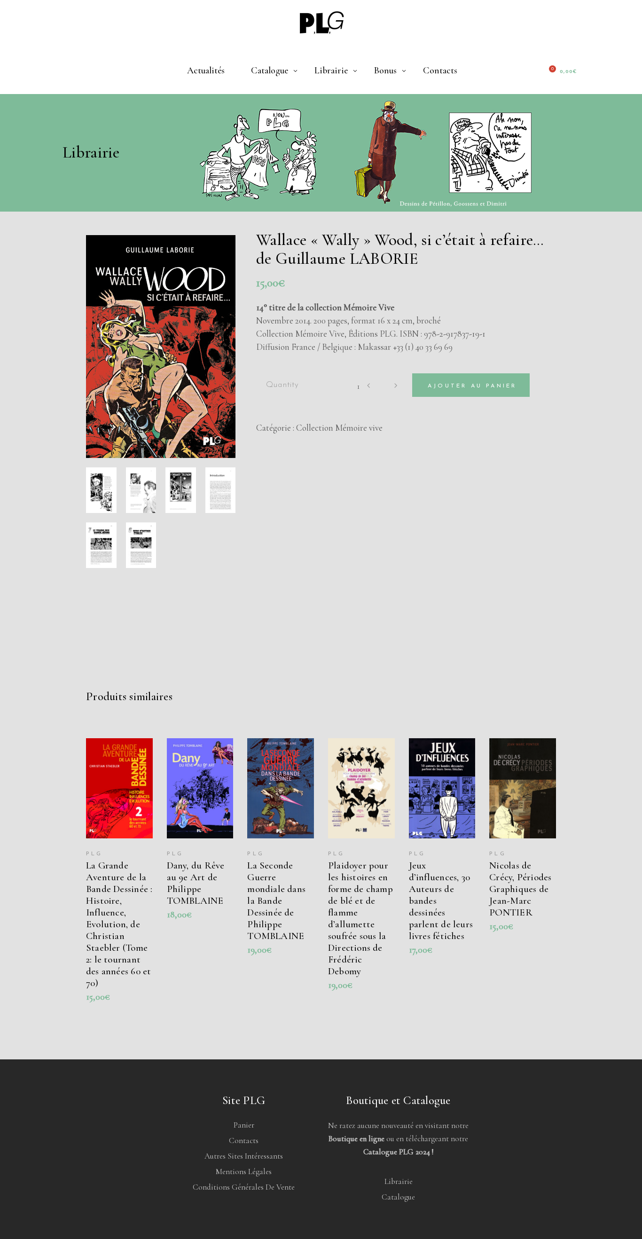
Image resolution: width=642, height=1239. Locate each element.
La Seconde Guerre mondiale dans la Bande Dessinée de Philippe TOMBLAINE (276, 901)
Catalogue (398, 1197)
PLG (94, 854)
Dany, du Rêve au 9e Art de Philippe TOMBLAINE (196, 883)
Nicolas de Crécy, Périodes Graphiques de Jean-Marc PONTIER (520, 889)
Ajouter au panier (472, 386)
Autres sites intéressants (243, 1156)
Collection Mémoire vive (339, 427)
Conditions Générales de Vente (244, 1187)
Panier (244, 1125)
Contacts (243, 1140)
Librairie (398, 1181)
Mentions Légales (244, 1171)
